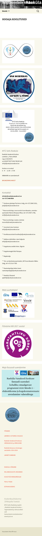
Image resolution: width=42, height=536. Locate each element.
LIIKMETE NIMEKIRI (10, 455)
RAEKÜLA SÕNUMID (10, 467)
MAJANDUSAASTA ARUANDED (13, 472)
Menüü (4, 11)
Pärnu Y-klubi (8, 482)
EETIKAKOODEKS (9, 487)
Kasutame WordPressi (9, 532)
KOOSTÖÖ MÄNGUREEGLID (12, 477)
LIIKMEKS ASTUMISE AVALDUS (13, 436)
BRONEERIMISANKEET (9, 180)
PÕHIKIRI (7, 431)
